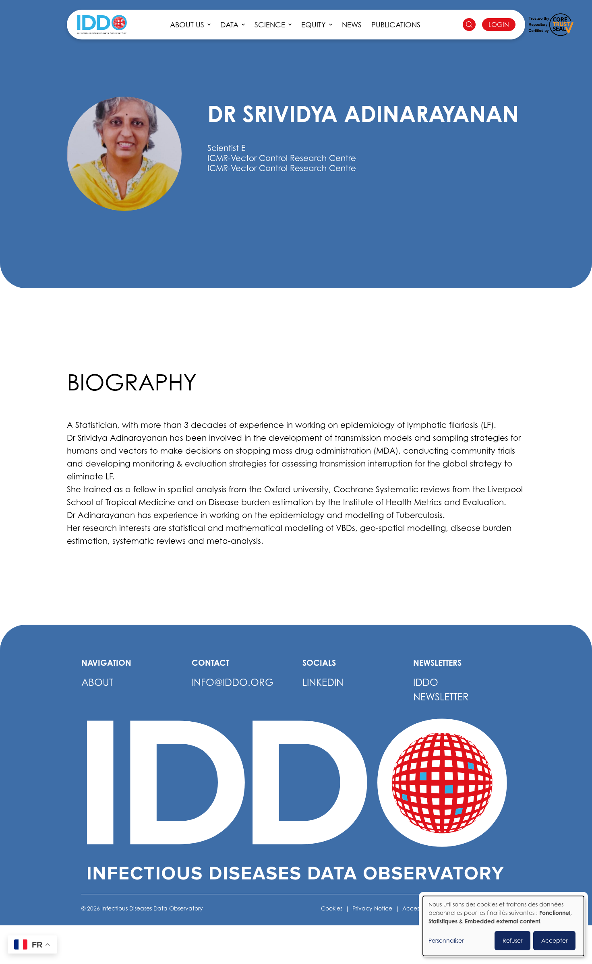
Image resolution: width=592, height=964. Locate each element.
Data (229, 25)
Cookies (331, 908)
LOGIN (499, 25)
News (352, 25)
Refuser (512, 940)
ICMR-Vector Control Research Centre (281, 168)
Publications (395, 25)
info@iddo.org (232, 682)
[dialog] (503, 926)
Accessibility (418, 908)
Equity (313, 25)
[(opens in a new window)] (550, 24)
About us (187, 25)
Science (270, 25)
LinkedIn (323, 682)
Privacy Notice (372, 908)
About (97, 682)
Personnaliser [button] (446, 940)
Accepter (554, 940)
